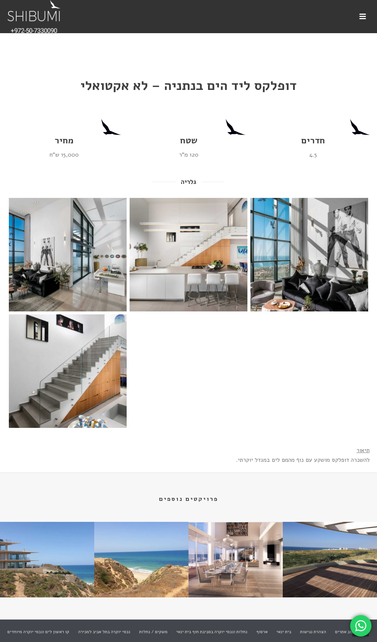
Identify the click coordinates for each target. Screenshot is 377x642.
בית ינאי (283, 632)
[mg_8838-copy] (67, 254)
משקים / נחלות (153, 632)
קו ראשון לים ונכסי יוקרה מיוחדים (38, 632)
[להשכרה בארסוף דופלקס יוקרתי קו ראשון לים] (141, 550)
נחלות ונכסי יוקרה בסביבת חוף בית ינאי (211, 632)
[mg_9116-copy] (309, 254)
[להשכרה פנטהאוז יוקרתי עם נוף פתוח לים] (330, 550)
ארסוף (262, 632)
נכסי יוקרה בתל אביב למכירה (104, 632)
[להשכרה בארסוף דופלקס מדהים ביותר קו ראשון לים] (235, 550)
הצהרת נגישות (313, 632)
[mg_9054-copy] (188, 254)
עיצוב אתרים (346, 632)
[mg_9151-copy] (67, 371)
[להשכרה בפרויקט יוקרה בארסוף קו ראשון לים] (47, 550)
